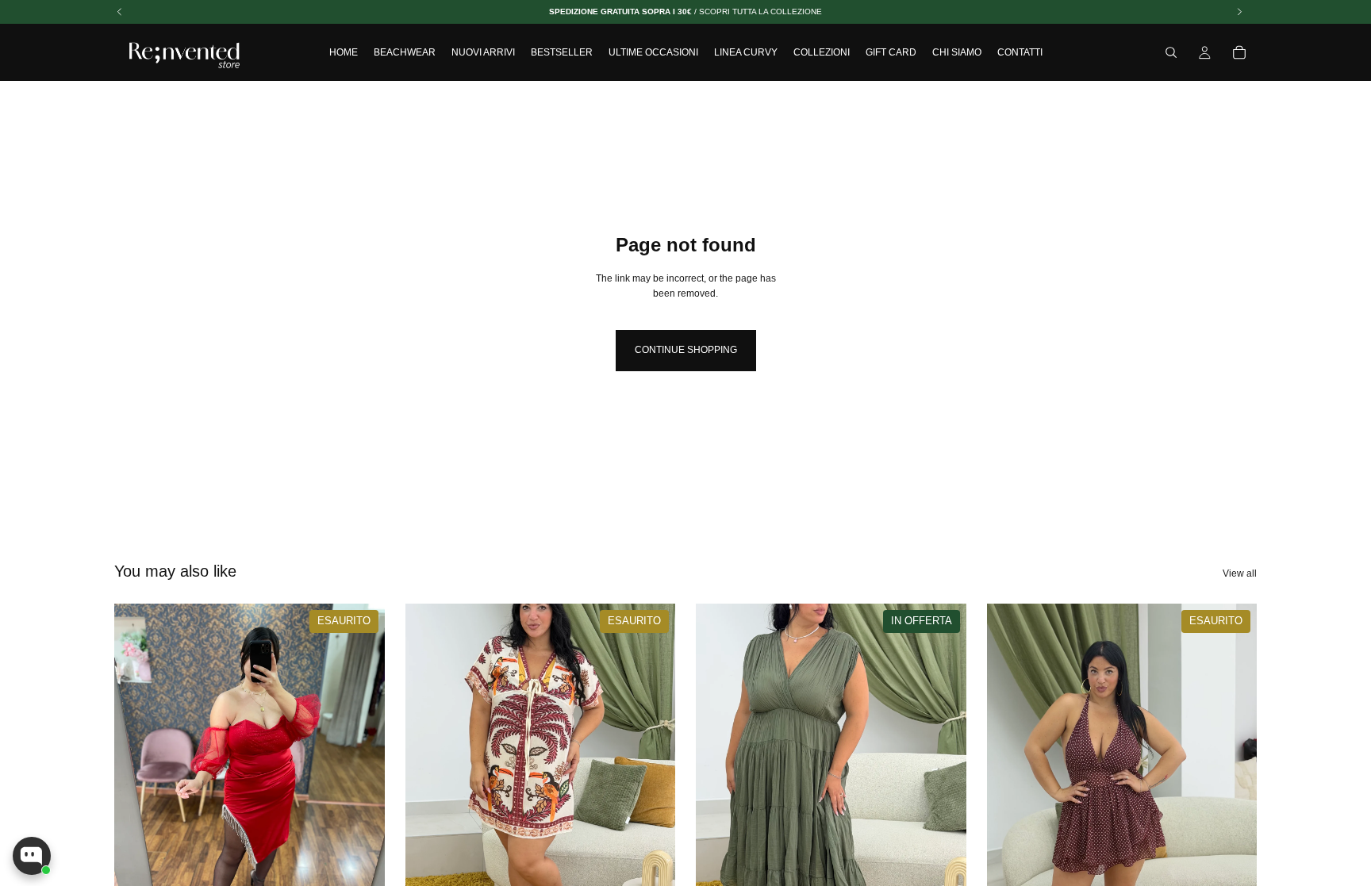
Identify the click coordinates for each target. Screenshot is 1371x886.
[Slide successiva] (651, 772)
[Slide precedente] (429, 772)
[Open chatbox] (32, 856)
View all (1240, 573)
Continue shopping (686, 349)
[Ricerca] (1171, 52)
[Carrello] (1239, 52)
